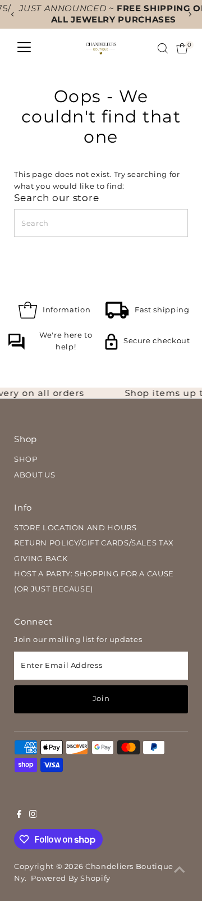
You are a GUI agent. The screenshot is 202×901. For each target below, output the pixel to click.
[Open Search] (163, 48)
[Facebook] (19, 815)
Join (101, 698)
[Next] (189, 14)
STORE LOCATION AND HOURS (75, 528)
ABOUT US (34, 475)
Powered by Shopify (70, 878)
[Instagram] (33, 815)
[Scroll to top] (179, 870)
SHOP (26, 459)
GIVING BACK (40, 558)
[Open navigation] (24, 48)
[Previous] (12, 14)
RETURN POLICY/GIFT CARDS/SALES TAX (94, 543)
